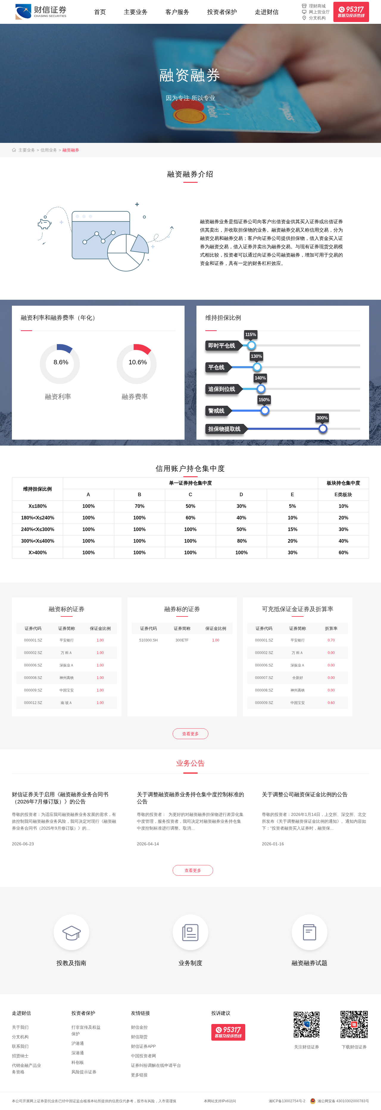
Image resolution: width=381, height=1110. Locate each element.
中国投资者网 (143, 1055)
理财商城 (317, 6)
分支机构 (317, 17)
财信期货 (139, 1036)
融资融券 (71, 150)
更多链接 (139, 1074)
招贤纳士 (20, 1055)
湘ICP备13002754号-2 (287, 1101)
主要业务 (136, 12)
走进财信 (267, 12)
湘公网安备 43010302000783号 (343, 1101)
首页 (100, 12)
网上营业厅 (319, 12)
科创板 (77, 1062)
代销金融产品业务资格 (26, 1068)
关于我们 (20, 1027)
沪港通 (77, 1043)
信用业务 (50, 150)
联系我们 (20, 1046)
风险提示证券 (83, 1072)
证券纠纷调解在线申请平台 (156, 1065)
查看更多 (190, 733)
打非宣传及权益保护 (86, 1030)
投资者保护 (222, 12)
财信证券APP (143, 1046)
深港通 (77, 1052)
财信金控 (139, 1027)
